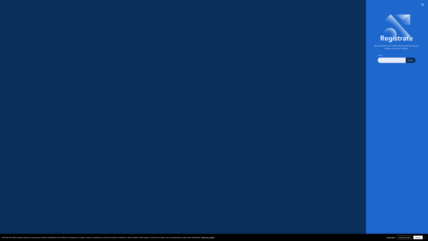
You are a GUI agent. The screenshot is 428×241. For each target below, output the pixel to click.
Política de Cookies (207, 237)
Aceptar (418, 237)
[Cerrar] (425, 237)
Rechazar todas (404, 237)
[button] (422, 4)
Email (380, 55)
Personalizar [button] (391, 237)
